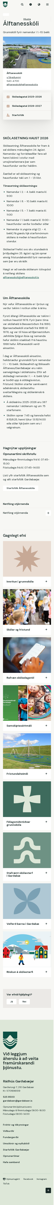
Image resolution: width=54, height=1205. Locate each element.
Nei (24, 1001)
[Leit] (22, 4)
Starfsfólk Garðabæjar (16, 1149)
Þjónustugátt (13, 1179)
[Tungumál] (39, 4)
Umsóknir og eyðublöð (16, 1143)
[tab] (27, 513)
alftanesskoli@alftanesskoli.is (22, 84)
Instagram (42, 1179)
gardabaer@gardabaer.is (17, 1100)
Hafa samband (11, 1162)
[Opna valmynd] (47, 4)
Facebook (28, 1179)
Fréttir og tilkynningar (16, 1124)
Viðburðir (8, 1131)
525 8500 (9, 1096)
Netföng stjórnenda (15, 513)
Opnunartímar (11, 1156)
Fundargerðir (11, 1137)
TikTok (6, 1183)
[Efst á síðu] (48, 1190)
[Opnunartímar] (30, 4)
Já (11, 1001)
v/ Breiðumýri (14, 77)
